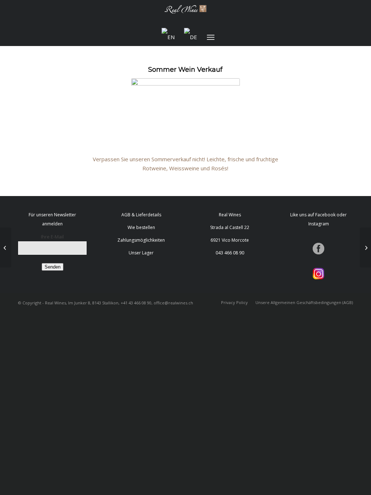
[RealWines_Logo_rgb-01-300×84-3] (185, 14)
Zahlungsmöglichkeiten (141, 240)
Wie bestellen (141, 227)
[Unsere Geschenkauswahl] (5, 247)
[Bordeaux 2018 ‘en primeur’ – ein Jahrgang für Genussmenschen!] (365, 247)
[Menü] (210, 37)
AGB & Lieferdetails (141, 215)
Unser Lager (141, 253)
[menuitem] (210, 37)
